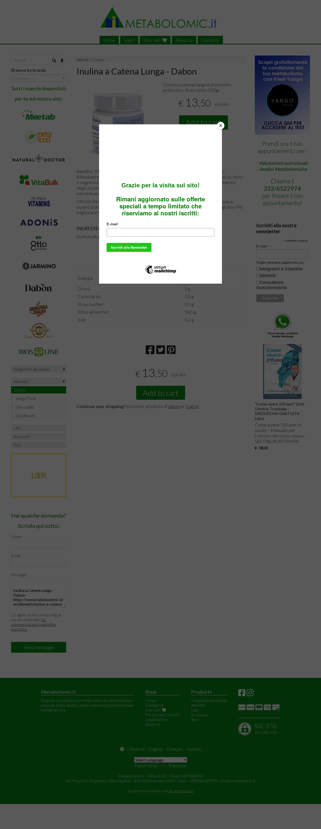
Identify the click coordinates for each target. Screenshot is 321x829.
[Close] (220, 125)
